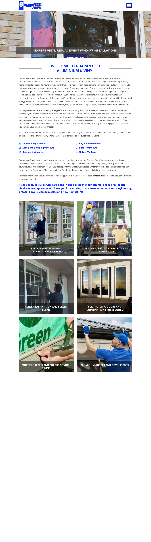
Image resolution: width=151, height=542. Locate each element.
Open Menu (129, 5)
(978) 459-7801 (39, 509)
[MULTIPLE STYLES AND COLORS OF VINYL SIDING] (46, 344)
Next (147, 42)
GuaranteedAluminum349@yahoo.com (36, 514)
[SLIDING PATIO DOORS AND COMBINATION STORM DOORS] (104, 286)
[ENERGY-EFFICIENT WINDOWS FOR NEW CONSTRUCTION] (104, 227)
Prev (4, 42)
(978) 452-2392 (25, 509)
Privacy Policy (25, 527)
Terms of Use (82, 524)
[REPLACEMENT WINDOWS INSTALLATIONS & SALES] (46, 227)
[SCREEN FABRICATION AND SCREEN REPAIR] (46, 286)
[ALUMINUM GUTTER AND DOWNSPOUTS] (104, 344)
